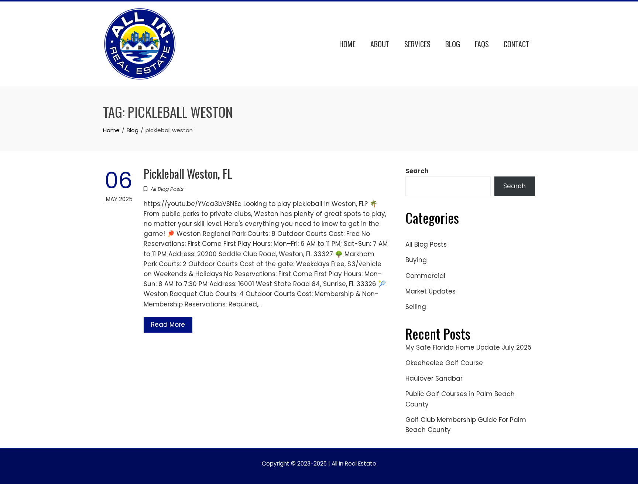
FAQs (482, 43)
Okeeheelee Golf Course (444, 362)
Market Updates (430, 291)
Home (347, 43)
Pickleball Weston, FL (188, 173)
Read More (168, 324)
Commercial (425, 275)
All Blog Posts (167, 189)
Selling (415, 306)
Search (417, 171)
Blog (452, 43)
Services (417, 43)
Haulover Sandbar (434, 378)
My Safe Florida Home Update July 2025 (468, 347)
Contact (516, 43)
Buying (416, 259)
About (380, 43)
